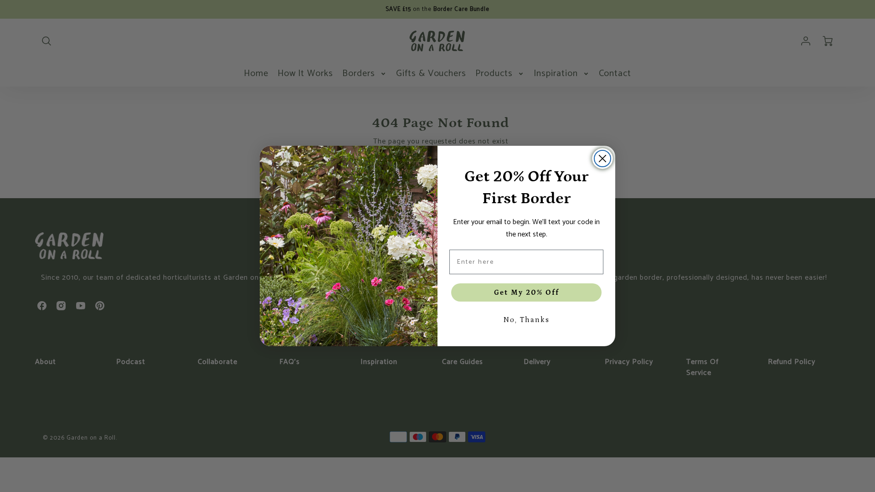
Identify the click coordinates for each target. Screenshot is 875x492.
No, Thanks (526, 320)
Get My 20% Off (526, 292)
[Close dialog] (602, 158)
